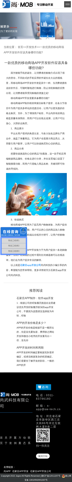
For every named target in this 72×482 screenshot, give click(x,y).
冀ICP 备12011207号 (50, 476)
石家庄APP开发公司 (40, 471)
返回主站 (43, 456)
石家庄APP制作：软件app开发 (35, 298)
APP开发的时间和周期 (30, 347)
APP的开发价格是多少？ (31, 322)
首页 (20, 47)
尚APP (7, 471)
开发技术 (31, 47)
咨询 (45, 387)
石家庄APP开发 (20, 471)
